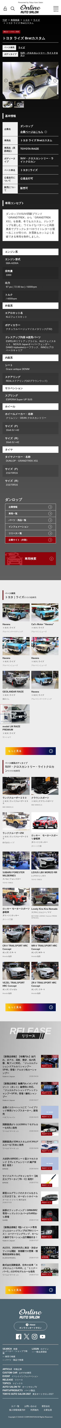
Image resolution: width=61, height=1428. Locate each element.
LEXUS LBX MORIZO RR (44, 872)
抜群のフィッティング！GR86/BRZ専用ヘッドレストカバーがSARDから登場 (20, 1213)
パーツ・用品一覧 (17, 520)
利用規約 (34, 1410)
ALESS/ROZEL (9, 1258)
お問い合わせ (30, 1406)
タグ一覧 (15, 1406)
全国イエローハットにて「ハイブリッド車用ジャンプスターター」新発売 (20, 1110)
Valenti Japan (9, 1076)
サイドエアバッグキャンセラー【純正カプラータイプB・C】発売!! (20, 1178)
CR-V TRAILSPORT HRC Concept (15, 947)
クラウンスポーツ (40, 798)
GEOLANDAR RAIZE (13, 691)
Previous (6, 80)
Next (55, 80)
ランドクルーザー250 (13, 833)
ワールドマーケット (11, 1131)
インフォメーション (18, 526)
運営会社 (46, 1406)
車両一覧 (13, 513)
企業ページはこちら (31, 131)
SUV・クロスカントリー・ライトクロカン (39, 54)
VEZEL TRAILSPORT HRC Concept (14, 984)
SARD (5, 1220)
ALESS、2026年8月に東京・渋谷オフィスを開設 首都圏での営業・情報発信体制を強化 (20, 1251)
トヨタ (26, 20)
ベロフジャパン (9, 1117)
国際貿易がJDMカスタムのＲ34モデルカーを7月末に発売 (20, 1143)
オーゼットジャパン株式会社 (14, 1200)
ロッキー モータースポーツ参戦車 (44, 837)
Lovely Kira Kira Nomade (44, 909)
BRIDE (5, 1169)
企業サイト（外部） (18, 540)
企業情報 (13, 507)
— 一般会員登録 (39, 1352)
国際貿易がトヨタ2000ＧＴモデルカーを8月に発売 (20, 1126)
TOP (5, 20)
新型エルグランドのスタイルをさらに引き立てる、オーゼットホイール (20, 1195)
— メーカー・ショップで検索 (15, 1352)
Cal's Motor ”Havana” (42, 624)
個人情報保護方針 (17, 1410)
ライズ (36, 20)
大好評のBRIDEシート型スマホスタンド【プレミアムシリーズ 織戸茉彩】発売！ (20, 1162)
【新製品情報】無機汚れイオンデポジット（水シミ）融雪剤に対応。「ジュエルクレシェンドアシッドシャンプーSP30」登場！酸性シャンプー (20, 1090)
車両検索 (15, 20)
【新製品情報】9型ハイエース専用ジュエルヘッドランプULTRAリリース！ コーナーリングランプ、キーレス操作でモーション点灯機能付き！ (20, 1232)
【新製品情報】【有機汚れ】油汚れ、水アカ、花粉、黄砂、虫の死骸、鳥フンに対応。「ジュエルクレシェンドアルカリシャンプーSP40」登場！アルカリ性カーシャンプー (20, 1064)
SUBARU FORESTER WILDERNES (13, 874)
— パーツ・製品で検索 (13, 1360)
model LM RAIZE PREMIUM (11, 728)
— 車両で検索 (9, 1357)
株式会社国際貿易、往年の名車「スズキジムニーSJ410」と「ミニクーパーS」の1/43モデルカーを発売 (20, 1268)
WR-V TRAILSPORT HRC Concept (44, 947)
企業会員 (48, 1410)
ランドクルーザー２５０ (15, 798)
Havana (6, 624)
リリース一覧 (15, 533)
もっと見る (15, 751)
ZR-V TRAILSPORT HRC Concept (43, 984)
